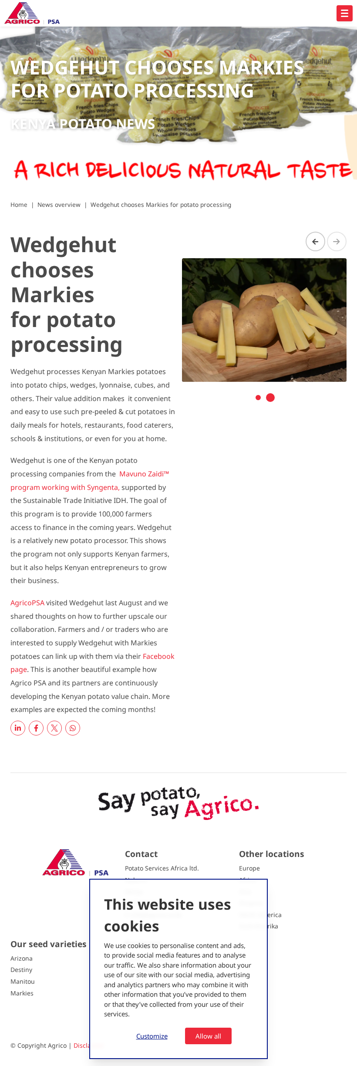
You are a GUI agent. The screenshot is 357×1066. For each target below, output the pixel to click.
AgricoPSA (27, 602)
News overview (59, 204)
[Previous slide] (315, 241)
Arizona (21, 958)
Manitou (22, 981)
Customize (152, 1036)
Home (18, 204)
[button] (258, 397)
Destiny (21, 969)
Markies (22, 993)
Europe (249, 868)
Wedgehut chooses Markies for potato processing (161, 204)
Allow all (208, 1036)
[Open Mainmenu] (345, 13)
